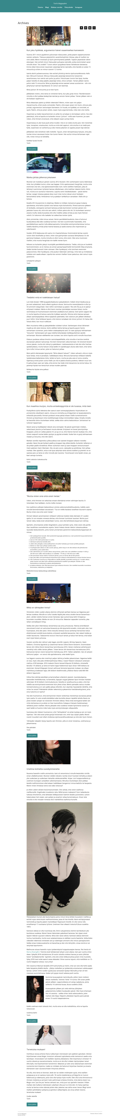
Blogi (47, 7)
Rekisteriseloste (21, 1115)
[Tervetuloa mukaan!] (60, 1035)
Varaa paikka (32, 149)
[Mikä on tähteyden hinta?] (60, 593)
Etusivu (40, 7)
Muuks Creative (98, 1113)
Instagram (78, 7)
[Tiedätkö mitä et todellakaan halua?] (60, 283)
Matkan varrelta (56, 7)
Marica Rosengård (33, 952)
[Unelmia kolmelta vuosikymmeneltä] (60, 752)
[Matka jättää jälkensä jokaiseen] (60, 163)
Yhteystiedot (68, 7)
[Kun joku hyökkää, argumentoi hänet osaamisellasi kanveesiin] (60, 36)
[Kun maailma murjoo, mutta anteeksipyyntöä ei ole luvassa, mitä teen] (60, 391)
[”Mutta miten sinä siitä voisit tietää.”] (60, 481)
